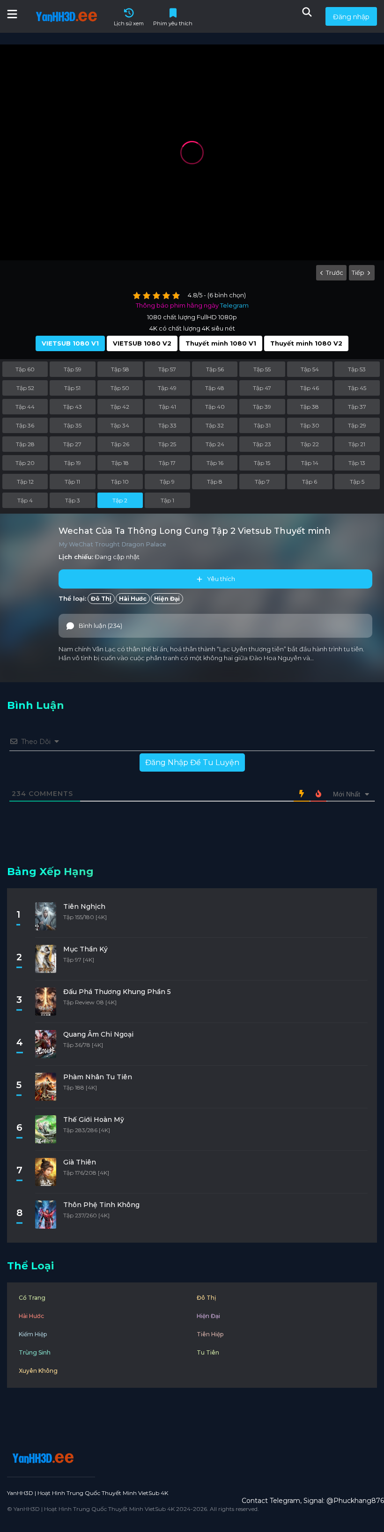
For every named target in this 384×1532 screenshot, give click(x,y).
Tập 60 (25, 369)
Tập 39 (262, 406)
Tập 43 (72, 406)
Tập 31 (262, 425)
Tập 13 (356, 462)
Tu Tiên (208, 1352)
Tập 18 (120, 462)
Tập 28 (25, 444)
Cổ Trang (32, 1297)
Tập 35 (72, 425)
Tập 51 (72, 387)
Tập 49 (167, 387)
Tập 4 (25, 500)
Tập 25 (167, 444)
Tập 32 (215, 425)
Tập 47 (262, 387)
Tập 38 (309, 406)
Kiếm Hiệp (33, 1334)
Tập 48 (214, 387)
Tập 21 (356, 444)
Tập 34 (120, 425)
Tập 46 (309, 387)
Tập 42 (120, 406)
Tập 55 (262, 369)
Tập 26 (120, 444)
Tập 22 (310, 444)
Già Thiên (79, 1162)
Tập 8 (214, 481)
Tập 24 (215, 444)
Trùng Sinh (35, 1352)
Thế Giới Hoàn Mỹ (93, 1119)
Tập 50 (120, 387)
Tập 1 (167, 500)
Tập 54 (310, 369)
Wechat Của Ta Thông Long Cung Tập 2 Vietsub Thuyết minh (195, 531)
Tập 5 (357, 481)
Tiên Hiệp (210, 1334)
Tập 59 (72, 369)
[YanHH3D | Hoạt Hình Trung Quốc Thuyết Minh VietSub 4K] (41, 1458)
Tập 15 (262, 462)
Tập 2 (119, 500)
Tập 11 (72, 481)
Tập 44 (25, 406)
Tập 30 (309, 425)
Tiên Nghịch (84, 906)
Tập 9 (167, 481)
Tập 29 (357, 425)
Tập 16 (215, 462)
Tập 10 (120, 481)
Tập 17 (167, 462)
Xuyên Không (38, 1370)
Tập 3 (72, 500)
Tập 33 (167, 425)
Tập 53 (357, 369)
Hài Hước (133, 598)
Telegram (234, 305)
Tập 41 (167, 406)
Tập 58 (120, 369)
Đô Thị (101, 598)
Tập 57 (167, 369)
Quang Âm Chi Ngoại (98, 1034)
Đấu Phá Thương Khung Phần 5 (117, 991)
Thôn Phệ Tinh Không (101, 1205)
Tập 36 (25, 425)
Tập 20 (25, 462)
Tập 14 (309, 462)
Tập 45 (357, 387)
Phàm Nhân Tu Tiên (97, 1077)
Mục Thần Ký (85, 949)
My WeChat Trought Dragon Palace (112, 544)
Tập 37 (357, 406)
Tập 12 (25, 481)
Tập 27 (72, 444)
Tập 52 (25, 387)
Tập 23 (262, 444)
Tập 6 (309, 481)
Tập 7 (262, 481)
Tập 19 (72, 462)
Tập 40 (215, 406)
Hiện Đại (167, 598)
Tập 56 (215, 369)
